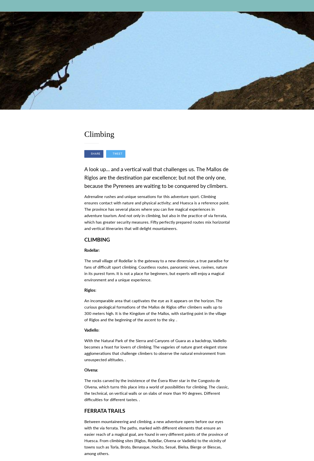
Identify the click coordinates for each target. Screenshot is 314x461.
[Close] (7, 6)
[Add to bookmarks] (225, 154)
